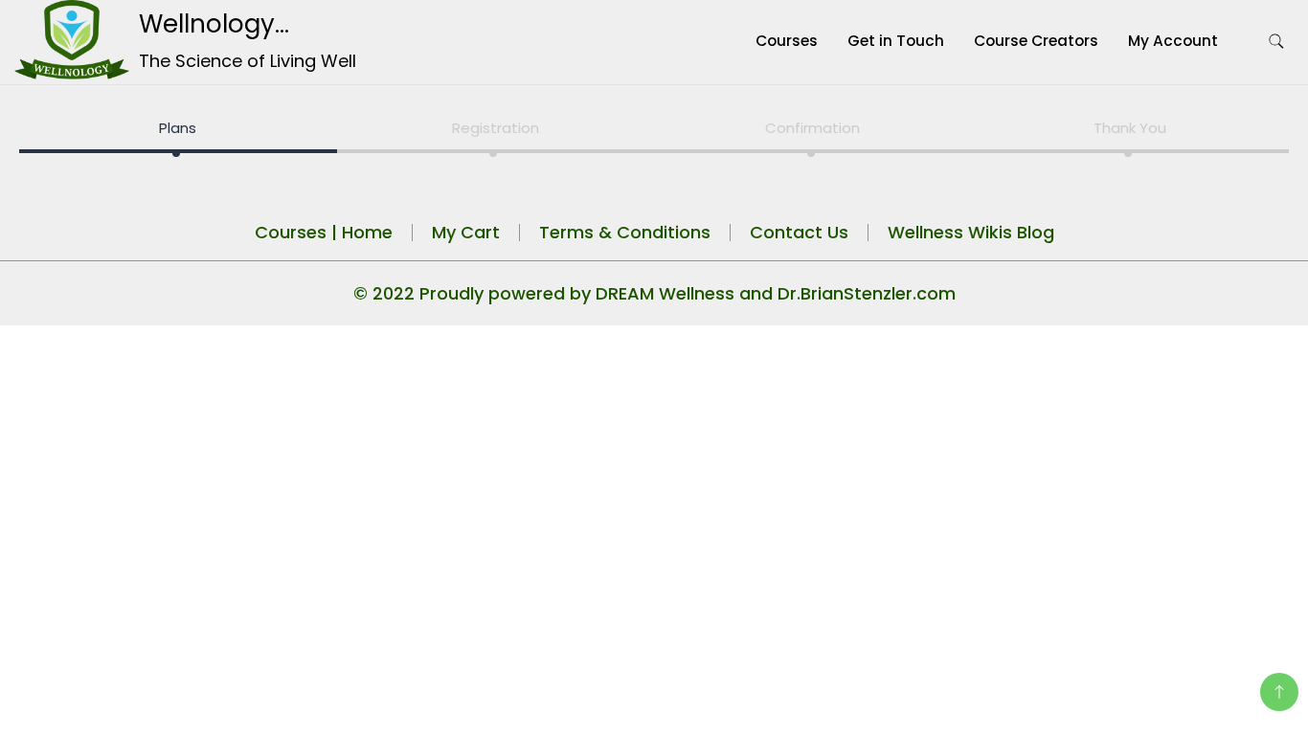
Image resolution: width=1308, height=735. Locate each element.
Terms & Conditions (624, 232)
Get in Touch (895, 41)
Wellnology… (214, 24)
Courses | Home (324, 232)
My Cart (466, 232)
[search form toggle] (1276, 41)
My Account (1173, 41)
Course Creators (1036, 41)
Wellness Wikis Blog (971, 232)
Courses (786, 41)
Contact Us (799, 232)
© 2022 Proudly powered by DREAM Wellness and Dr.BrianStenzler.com (654, 293)
